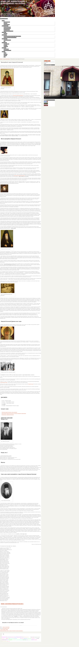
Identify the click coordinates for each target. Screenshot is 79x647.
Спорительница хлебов (3, 382)
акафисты (9, 638)
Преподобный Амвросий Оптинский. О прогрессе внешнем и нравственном (14, 413)
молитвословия (29, 638)
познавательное (4, 639)
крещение (22, 638)
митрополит (25, 638)
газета (16, 638)
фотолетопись (4, 641)
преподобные (14, 639)
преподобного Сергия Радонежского (19, 175)
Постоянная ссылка (6, 628)
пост (7, 639)
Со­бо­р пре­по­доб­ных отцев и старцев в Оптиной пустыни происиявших (11, 630)
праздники (10, 639)
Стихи (5, 638)
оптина (35, 638)
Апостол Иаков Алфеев (4, 629)
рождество (30, 639)
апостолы (12, 638)
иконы (21, 638)
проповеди (24, 639)
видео (14, 638)
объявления (33, 638)
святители (32, 639)
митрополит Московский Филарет (18, 95)
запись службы (18, 638)
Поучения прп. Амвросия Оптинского (8, 414)
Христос (7, 638)
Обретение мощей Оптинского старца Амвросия (9, 412)
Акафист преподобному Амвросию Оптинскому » (12, 603)
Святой (3, 638)
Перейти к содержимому (4, 18)
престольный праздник (19, 639)
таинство (36, 639)
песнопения (37, 638)
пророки (27, 639)
